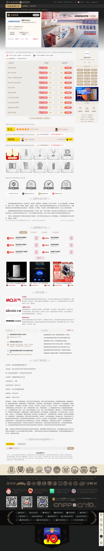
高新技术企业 (58, 193)
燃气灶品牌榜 (12, 73)
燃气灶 (87, 70)
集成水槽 (80, 78)
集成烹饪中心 (94, 81)
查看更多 (69, 330)
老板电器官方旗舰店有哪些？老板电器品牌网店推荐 (58, 353)
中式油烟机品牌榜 (13, 97)
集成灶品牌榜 (12, 112)
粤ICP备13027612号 (63, 523)
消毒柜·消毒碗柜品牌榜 (15, 77)
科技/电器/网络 (24, 9)
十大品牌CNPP (16, 9)
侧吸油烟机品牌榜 (13, 107)
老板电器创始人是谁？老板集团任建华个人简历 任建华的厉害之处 (58, 334)
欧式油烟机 (80, 75)
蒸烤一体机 (87, 78)
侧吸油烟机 (87, 75)
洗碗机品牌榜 (12, 92)
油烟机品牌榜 (12, 68)
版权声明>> (31, 456)
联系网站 (73, 500)
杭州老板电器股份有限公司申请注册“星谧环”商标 (57, 337)
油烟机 (38, 9)
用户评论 (10, 444)
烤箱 (94, 84)
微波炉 (80, 84)
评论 (66, 220)
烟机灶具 (80, 81)
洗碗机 (94, 72)
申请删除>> (40, 456)
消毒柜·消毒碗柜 (94, 70)
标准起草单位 (44, 193)
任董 (16, 381)
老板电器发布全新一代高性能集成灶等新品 (55, 340)
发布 (70, 448)
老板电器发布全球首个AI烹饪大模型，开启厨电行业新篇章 (58, 344)
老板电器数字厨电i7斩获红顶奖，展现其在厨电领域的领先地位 (58, 350)
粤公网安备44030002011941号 (76, 523)
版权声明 (72, 220)
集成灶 (94, 75)
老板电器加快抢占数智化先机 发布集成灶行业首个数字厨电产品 (58, 347)
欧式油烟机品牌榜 (13, 102)
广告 (97, 100)
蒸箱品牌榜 (11, 87)
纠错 (62, 220)
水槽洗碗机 (94, 78)
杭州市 (17, 39)
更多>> (22, 26)
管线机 (87, 81)
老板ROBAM (44, 9)
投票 (69, 68)
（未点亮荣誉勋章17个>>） (57, 145)
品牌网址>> (36, 39)
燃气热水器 (87, 84)
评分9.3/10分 (21, 444)
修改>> (35, 456)
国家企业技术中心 (29, 193)
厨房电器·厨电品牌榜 (14, 82)
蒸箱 (87, 72)
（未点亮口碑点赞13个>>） (57, 134)
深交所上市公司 (14, 193)
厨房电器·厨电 (80, 72)
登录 (71, 2)
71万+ (26, 39)
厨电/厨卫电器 (32, 9)
